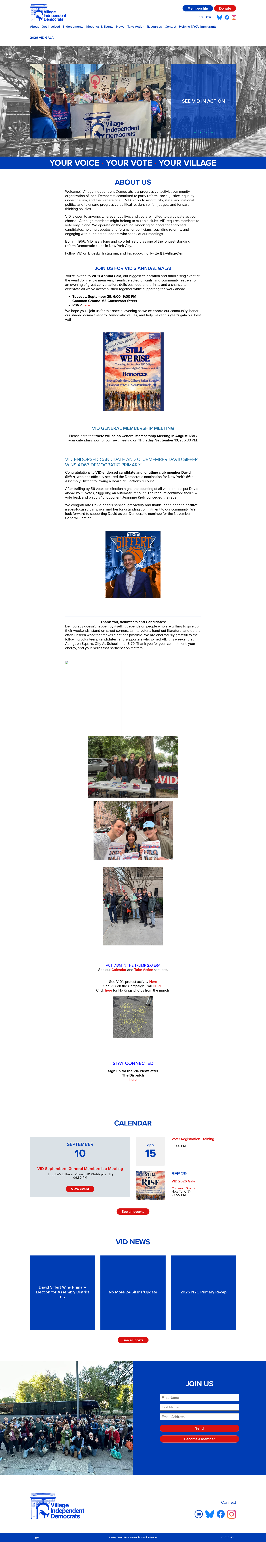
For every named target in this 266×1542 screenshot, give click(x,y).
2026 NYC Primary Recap (203, 1292)
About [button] (34, 26)
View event (80, 1189)
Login (36, 1537)
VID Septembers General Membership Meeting (80, 1169)
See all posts (133, 1340)
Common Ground (184, 1188)
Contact (170, 26)
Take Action (135, 26)
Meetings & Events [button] (99, 26)
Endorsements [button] (73, 26)
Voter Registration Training (193, 1139)
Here (153, 981)
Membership (197, 8)
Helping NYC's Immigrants (198, 26)
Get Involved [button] (51, 26)
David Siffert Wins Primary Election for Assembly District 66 (62, 1292)
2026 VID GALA (42, 37)
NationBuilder (150, 1537)
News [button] (120, 26)
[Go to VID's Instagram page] (234, 17)
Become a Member (199, 1439)
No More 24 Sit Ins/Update (133, 1292)
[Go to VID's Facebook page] (227, 17)
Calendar (118, 969)
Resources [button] (154, 26)
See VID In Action (203, 101)
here (86, 305)
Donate (225, 8)
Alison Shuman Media (128, 1537)
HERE (157, 986)
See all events (133, 1211)
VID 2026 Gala (183, 1181)
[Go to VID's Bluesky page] (219, 17)
